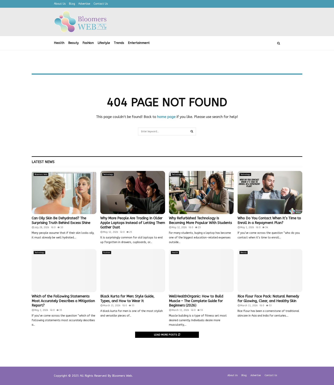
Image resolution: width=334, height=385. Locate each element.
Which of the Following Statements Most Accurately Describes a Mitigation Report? (63, 300)
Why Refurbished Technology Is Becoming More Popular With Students (200, 220)
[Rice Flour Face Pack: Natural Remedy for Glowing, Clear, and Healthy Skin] (270, 270)
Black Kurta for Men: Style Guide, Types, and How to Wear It (127, 298)
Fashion (88, 43)
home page (166, 117)
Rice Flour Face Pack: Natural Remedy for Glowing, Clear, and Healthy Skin (268, 298)
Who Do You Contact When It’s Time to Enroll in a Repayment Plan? (269, 220)
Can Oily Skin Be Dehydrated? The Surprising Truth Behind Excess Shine (61, 220)
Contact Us (101, 3)
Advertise (84, 3)
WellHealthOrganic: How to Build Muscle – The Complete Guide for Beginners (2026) (196, 300)
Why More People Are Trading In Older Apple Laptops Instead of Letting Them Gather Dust (132, 222)
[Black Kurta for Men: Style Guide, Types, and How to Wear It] (132, 270)
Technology (108, 174)
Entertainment (139, 43)
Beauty (73, 43)
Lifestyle (104, 43)
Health (59, 43)
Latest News (43, 162)
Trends (119, 43)
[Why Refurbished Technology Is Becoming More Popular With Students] (201, 192)
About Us (60, 3)
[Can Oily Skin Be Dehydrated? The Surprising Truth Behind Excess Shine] (64, 192)
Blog (72, 3)
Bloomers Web (41, 174)
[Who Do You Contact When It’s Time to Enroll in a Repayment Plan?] (270, 192)
